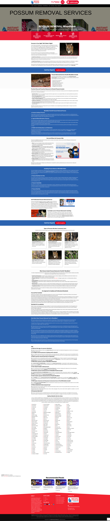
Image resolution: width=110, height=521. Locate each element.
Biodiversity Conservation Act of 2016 (46, 202)
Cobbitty (68, 448)
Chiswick (68, 444)
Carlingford (46, 437)
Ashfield (57, 409)
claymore (45, 447)
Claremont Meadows (59, 445)
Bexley (68, 420)
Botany (68, 427)
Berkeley (69, 419)
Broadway (45, 429)
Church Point (46, 445)
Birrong (56, 423)
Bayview (45, 416)
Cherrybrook (57, 443)
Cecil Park (57, 441)
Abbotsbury (34, 404)
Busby (68, 431)
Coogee (68, 452)
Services (35, 5)
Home (32, 5)
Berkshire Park (34, 420)
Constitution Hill (58, 452)
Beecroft (68, 416)
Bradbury (45, 428)
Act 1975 (56, 278)
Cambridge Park (35, 433)
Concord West (58, 451)
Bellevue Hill (69, 417)
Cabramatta (46, 432)
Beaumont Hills (58, 416)
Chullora (33, 445)
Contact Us (59, 5)
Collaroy (57, 449)
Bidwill (56, 421)
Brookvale (69, 429)
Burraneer (57, 431)
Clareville (34, 447)
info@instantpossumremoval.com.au (73, 506)
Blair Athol (46, 424)
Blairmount (57, 424)
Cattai (33, 441)
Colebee (33, 449)
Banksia (45, 413)
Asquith (68, 409)
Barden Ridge (34, 415)
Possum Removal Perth (59, 503)
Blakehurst (69, 424)
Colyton (33, 451)
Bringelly (33, 429)
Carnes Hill (57, 437)
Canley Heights (35, 436)
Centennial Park (70, 441)
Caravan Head (58, 436)
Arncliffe (45, 408)
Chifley (33, 444)
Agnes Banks (57, 404)
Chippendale (46, 444)
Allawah (68, 405)
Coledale (45, 449)
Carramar (69, 437)
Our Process (52, 5)
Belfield (33, 417)
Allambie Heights (58, 405)
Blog (56, 5)
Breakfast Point (58, 428)
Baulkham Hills (35, 416)
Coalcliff (57, 448)
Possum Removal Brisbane (60, 501)
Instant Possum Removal (54, 519)
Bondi (56, 425)
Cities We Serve (45, 5)
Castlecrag (34, 440)
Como (45, 451)
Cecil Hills (46, 441)
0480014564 (74, 2)
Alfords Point (46, 405)
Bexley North (34, 421)
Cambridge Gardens (71, 432)
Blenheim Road (35, 425)
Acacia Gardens (47, 404)
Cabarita (33, 432)
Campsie (57, 435)
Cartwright (46, 439)
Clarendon (69, 445)
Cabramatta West (58, 432)
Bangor (33, 413)
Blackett (68, 423)
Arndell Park (57, 408)
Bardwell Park (46, 415)
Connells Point (46, 452)
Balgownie (57, 412)
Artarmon (69, 408)
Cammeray (69, 433)
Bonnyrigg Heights (47, 427)
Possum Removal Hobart (60, 500)
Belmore (33, 419)
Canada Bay (69, 435)
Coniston (33, 452)
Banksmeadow (58, 413)
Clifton (68, 447)
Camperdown (46, 435)
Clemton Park (57, 447)
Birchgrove (46, 423)
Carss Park (34, 439)
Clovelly (45, 448)
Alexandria (34, 405)
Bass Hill (68, 415)
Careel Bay (69, 436)
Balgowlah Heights (47, 412)
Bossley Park (57, 427)
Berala (56, 419)
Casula (56, 440)
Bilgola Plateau (35, 423)
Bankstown (69, 413)
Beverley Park (46, 420)
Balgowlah (34, 412)
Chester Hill (69, 443)
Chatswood (34, 443)
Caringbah (34, 437)
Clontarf (33, 448)
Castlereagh (46, 440)
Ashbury (33, 409)
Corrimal (45, 453)
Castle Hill (69, 439)
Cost (49, 5)
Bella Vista (46, 417)
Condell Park (69, 451)
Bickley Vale (46, 421)
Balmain (68, 412)
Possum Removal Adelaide (60, 497)
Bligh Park (46, 425)
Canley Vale (46, 436)
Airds (68, 404)
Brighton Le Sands (70, 428)
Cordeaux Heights (35, 453)
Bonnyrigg (34, 427)
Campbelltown (34, 435)
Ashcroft (45, 409)
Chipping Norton (58, 444)
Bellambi (57, 417)
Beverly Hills (57, 420)
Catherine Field (70, 440)
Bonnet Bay (69, 425)
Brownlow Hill (34, 431)
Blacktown (34, 424)
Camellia (57, 433)
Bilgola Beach (69, 421)
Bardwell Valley (58, 415)
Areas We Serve (40, 5)
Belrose (45, 419)
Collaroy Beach (70, 449)
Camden (45, 433)
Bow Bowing (34, 428)
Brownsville (46, 431)
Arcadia (33, 408)
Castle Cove (57, 439)
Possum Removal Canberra (60, 499)
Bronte (56, 429)
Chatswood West (47, 443)
